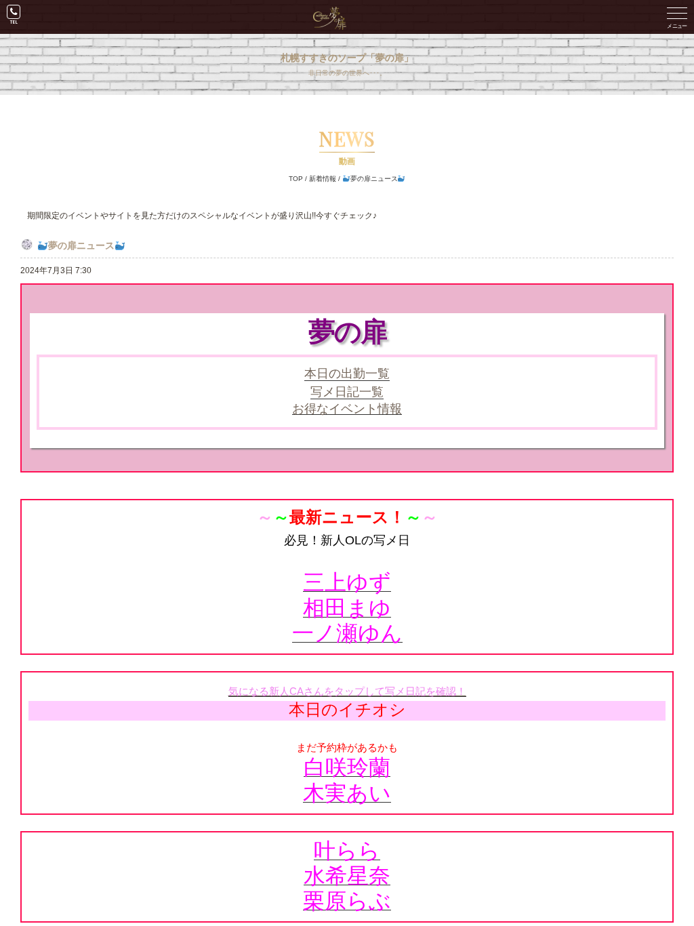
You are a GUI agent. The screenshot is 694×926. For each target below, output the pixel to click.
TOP (296, 178)
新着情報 (322, 178)
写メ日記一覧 (347, 392)
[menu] (677, 17)
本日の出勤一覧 (347, 373)
